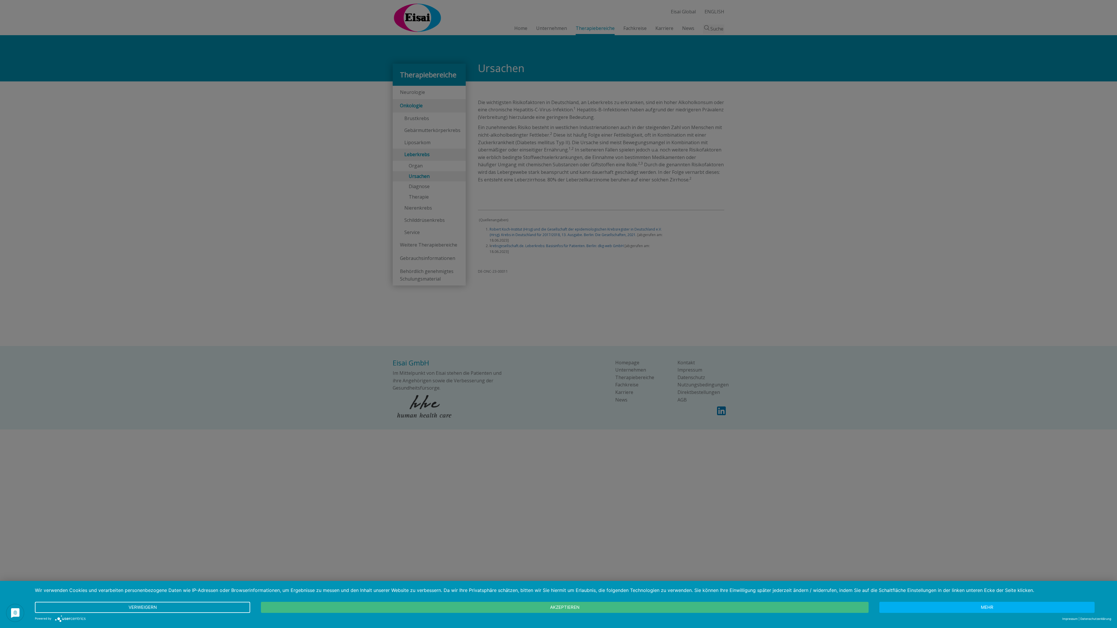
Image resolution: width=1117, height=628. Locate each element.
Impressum (1070, 618)
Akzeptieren (564, 607)
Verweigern (143, 607)
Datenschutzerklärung (1095, 618)
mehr (987, 607)
